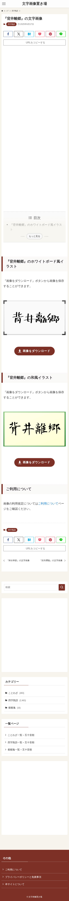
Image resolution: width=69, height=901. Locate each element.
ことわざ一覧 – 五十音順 (21, 735)
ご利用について (48, 503)
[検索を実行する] (62, 587)
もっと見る (34, 236)
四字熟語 (11, 24)
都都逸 (14, 707)
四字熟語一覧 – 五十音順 (21, 742)
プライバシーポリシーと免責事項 (23, 877)
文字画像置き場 (34, 4)
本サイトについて (14, 884)
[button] (8, 34)
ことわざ (16, 693)
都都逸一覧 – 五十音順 (20, 749)
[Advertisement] (34, 84)
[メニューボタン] (4, 4)
